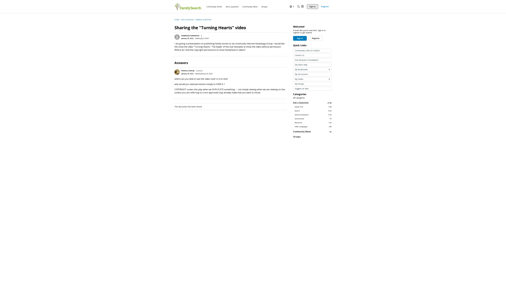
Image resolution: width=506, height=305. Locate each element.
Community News (312, 131)
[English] (188, 6)
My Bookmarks (312, 69)
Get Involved (313, 119)
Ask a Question (312, 102)
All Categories (299, 98)
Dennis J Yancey (187, 71)
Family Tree (313, 107)
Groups (297, 136)
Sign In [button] (300, 38)
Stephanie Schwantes (190, 36)
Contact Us (299, 55)
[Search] (298, 6)
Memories (313, 123)
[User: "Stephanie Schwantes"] (177, 37)
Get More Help (301, 64)
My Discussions (301, 74)
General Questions (313, 115)
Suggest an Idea (301, 88)
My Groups (299, 84)
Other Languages (313, 127)
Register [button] (316, 38)
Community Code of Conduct (307, 50)
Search (313, 111)
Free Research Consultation (306, 60)
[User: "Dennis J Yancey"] (177, 72)
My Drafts (312, 79)
